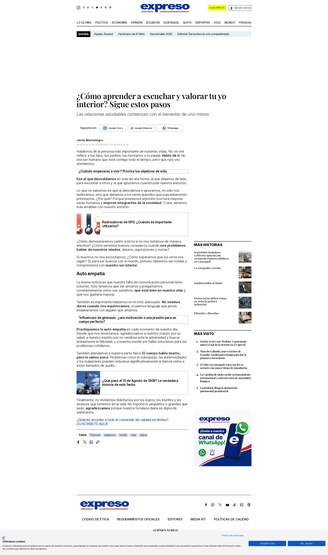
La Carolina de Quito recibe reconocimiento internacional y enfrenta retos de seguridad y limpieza (225, 378)
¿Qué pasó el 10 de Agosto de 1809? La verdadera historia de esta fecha (140, 383)
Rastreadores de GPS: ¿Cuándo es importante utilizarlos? (137, 224)
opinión (136, 22)
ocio (217, 22)
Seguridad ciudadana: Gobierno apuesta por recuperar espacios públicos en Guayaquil (211, 256)
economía (119, 22)
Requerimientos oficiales (138, 519)
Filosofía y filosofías (206, 313)
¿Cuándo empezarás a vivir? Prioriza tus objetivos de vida (123, 171)
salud (143, 435)
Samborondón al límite (208, 283)
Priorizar (95, 435)
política (101, 22)
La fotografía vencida (207, 268)
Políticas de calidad (231, 519)
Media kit (198, 519)
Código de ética (95, 519)
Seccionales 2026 (161, 34)
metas (123, 435)
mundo (229, 22)
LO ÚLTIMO (84, 22)
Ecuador (153, 22)
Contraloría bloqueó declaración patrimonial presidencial (218, 389)
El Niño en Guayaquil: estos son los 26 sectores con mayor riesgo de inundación (223, 366)
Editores (175, 519)
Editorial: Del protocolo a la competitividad (203, 34)
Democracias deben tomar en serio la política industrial (210, 301)
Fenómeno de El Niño (131, 34)
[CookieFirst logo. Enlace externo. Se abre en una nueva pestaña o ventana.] (4, 538)
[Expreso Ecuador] (104, 508)
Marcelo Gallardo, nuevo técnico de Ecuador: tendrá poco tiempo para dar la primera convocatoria (223, 354)
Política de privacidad (232, 535)
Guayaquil (171, 22)
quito (187, 22)
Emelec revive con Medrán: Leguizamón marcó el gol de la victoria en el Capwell (223, 343)
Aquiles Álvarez (103, 34)
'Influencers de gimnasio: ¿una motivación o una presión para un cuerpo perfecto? (127, 320)
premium (245, 22)
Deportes (202, 22)
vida (133, 435)
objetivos (109, 435)
